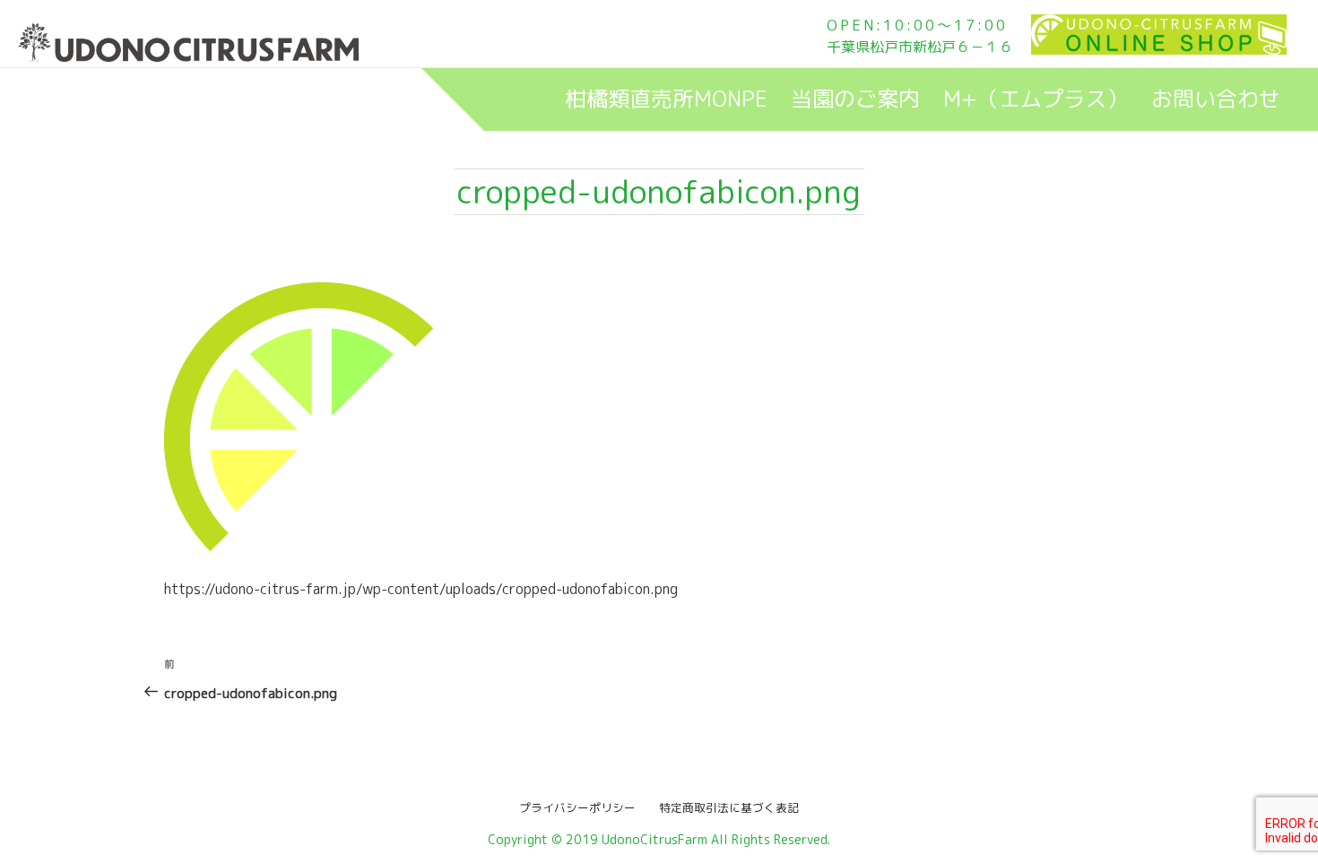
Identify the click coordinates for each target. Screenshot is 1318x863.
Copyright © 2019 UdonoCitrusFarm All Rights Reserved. (659, 839)
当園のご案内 (855, 98)
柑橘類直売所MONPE (666, 98)
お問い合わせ (1215, 98)
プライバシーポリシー (583, 807)
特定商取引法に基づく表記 (723, 807)
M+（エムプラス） (1035, 98)
